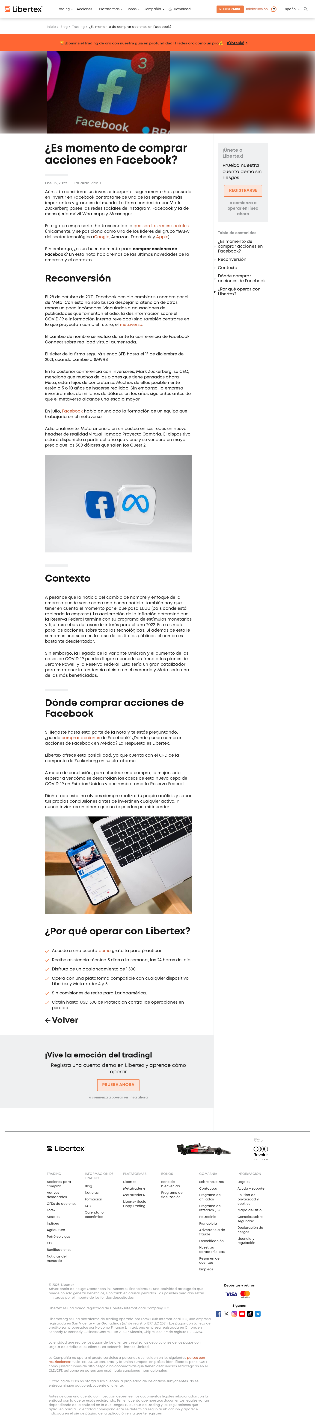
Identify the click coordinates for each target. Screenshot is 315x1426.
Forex (51, 1210)
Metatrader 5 (134, 1195)
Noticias (91, 1192)
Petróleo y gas (58, 1236)
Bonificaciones (59, 1250)
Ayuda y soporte (251, 1188)
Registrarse (230, 9)
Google (101, 237)
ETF (49, 1243)
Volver (65, 1020)
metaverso (131, 325)
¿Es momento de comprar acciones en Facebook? (240, 246)
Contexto (228, 268)
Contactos (208, 1188)
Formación (93, 1199)
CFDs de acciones (61, 1203)
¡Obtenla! (235, 43)
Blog (64, 27)
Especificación (211, 1241)
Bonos (132, 9)
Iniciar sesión (257, 9)
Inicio (51, 27)
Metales (53, 1217)
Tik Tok (250, 1314)
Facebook (72, 411)
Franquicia (208, 1223)
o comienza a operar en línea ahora (118, 1097)
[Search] (306, 9)
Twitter (226, 1314)
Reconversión (233, 259)
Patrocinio (207, 1217)
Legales (244, 1182)
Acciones (84, 9)
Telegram (258, 1314)
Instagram (234, 1314)
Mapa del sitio (250, 1210)
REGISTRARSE (243, 190)
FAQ (88, 1206)
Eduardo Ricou (87, 183)
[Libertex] (24, 9)
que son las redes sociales (161, 226)
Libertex (129, 1182)
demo (105, 951)
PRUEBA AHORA (118, 1085)
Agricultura (56, 1230)
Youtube (242, 1314)
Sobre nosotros (211, 1182)
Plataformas (109, 9)
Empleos (206, 1269)
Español (290, 9)
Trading (63, 9)
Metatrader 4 (134, 1188)
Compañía (152, 9)
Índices (53, 1223)
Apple (162, 237)
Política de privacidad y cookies (248, 1199)
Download (182, 9)
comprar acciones (81, 738)
